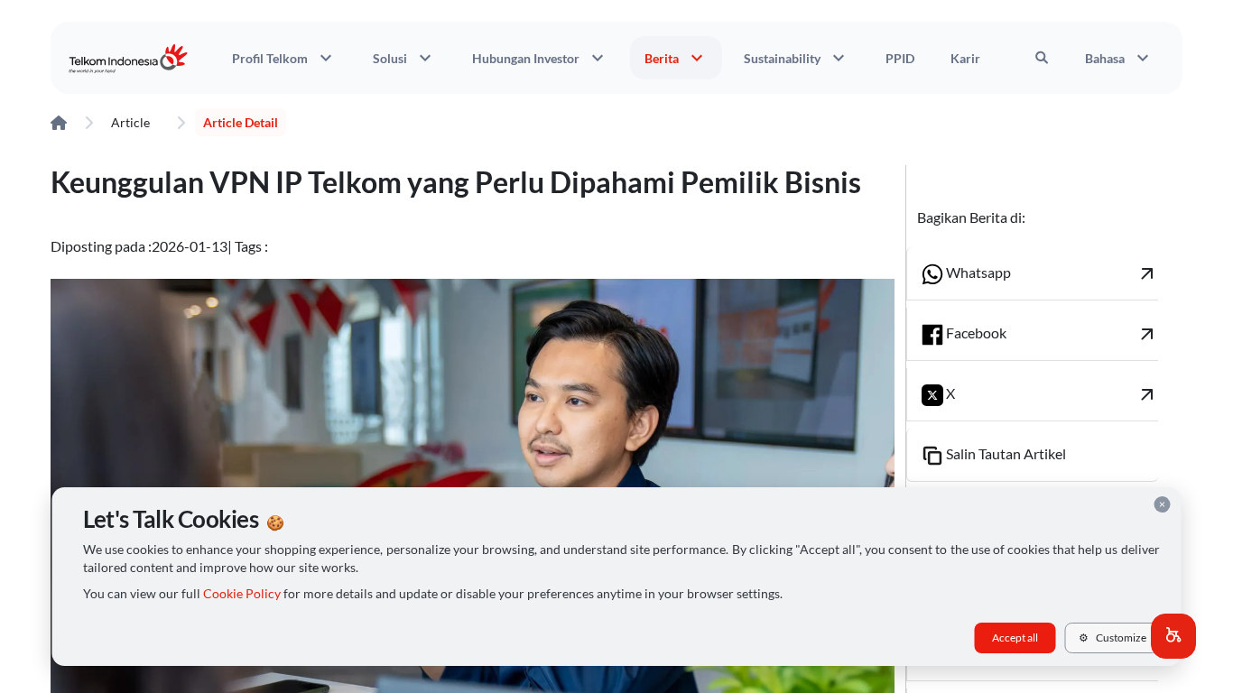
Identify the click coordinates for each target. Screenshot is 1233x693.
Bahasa (1119, 58)
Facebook (1051, 334)
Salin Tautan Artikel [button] (1004, 453)
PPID (899, 58)
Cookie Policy (242, 594)
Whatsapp (1051, 273)
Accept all (1015, 637)
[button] (1173, 636)
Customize (1112, 637)
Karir (965, 58)
